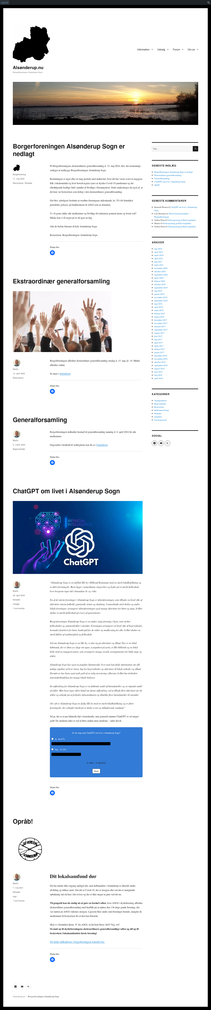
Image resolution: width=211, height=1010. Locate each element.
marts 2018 (159, 310)
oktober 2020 (160, 271)
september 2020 (161, 274)
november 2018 (160, 297)
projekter (158, 416)
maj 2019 (158, 290)
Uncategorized (160, 419)
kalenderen (65, 373)
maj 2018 (158, 303)
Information (143, 49)
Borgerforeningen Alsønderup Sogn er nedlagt (69, 150)
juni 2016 (158, 371)
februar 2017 (159, 349)
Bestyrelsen (18, 182)
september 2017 (161, 329)
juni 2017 (158, 336)
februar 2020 (159, 281)
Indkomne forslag (161, 410)
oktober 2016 (160, 362)
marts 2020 (159, 277)
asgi (15, 896)
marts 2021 (159, 265)
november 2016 (160, 358)
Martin (15, 369)
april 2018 (158, 307)
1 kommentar (19, 608)
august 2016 (159, 368)
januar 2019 (159, 294)
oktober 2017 (160, 326)
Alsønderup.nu (28, 67)
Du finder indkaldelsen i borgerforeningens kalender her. (77, 941)
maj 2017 (158, 339)
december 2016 (160, 355)
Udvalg (161, 49)
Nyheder (28, 182)
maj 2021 (158, 261)
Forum (176, 49)
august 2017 (159, 333)
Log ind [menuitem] (4, 2)
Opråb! (23, 821)
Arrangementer (160, 400)
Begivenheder (19, 448)
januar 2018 (159, 316)
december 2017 (160, 320)
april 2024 (158, 252)
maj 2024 (158, 248)
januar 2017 (159, 352)
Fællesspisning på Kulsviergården (182, 220)
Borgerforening (19, 174)
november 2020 (160, 268)
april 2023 (158, 258)
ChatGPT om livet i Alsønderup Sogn (66, 490)
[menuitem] (208, 2)
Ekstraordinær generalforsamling (61, 280)
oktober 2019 (160, 284)
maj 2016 (158, 375)
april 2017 (158, 342)
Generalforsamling (40, 419)
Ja (56, 739)
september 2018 (161, 300)
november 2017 (160, 323)
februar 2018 (159, 313)
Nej (56, 749)
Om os (191, 49)
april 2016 (158, 378)
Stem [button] (96, 771)
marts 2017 (159, 345)
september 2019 (161, 287)
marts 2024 (159, 255)
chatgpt (16, 603)
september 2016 (161, 365)
